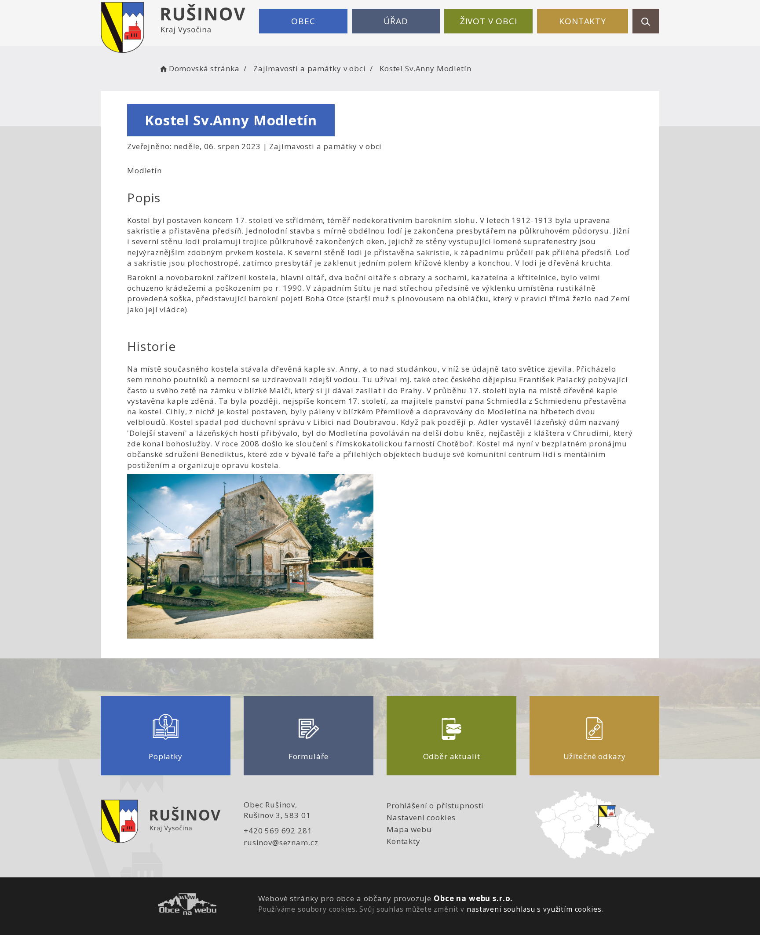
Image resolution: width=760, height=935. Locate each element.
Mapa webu (409, 829)
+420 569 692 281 (278, 830)
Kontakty (582, 21)
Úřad (396, 21)
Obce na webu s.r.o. (473, 898)
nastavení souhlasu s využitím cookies (534, 909)
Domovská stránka (204, 68)
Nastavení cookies (421, 817)
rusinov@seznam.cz (281, 842)
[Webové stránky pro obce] (187, 905)
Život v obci (488, 21)
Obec (303, 21)
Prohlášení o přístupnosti (435, 805)
